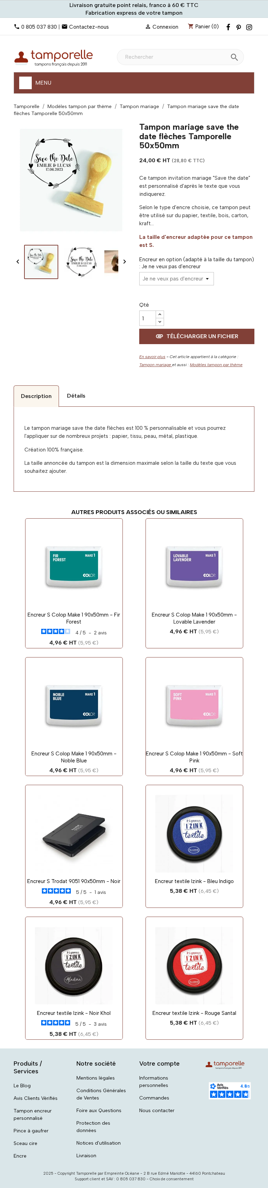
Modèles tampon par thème (216, 364)
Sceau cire (25, 1143)
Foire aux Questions (98, 1111)
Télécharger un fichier (196, 336)
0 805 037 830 (39, 27)
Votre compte (159, 1063)
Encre (20, 1156)
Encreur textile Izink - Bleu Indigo (194, 881)
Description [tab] (36, 396)
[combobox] (180, 57)
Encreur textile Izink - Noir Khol (74, 1013)
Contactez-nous (89, 27)
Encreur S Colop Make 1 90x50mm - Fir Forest (74, 618)
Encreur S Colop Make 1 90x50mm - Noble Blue (74, 757)
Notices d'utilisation (98, 1143)
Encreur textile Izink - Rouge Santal (194, 1013)
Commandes (154, 1098)
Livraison (86, 1156)
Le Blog (22, 1086)
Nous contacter (156, 1111)
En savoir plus (152, 356)
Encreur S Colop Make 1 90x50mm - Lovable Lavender (194, 618)
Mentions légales (95, 1078)
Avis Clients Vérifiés (36, 1098)
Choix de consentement (172, 1179)
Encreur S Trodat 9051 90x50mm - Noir (73, 881)
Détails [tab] (76, 395)
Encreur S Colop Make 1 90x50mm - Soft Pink (194, 757)
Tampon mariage (155, 364)
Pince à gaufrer (31, 1131)
